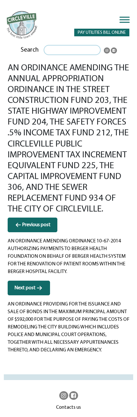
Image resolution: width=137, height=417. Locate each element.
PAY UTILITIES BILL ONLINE (102, 32)
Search (30, 50)
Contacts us (68, 407)
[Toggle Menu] (124, 20)
